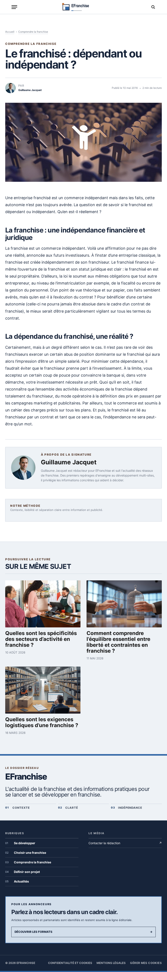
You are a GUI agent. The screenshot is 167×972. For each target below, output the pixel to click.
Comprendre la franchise (33, 31)
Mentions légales (111, 963)
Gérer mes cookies (146, 963)
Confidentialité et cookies (70, 963)
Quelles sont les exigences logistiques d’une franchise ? (41, 722)
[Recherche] (152, 7)
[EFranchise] (83, 7)
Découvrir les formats (83, 931)
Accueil (9, 31)
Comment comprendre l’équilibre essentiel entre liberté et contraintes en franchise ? (118, 642)
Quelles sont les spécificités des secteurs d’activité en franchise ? (41, 639)
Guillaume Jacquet (69, 462)
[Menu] (14, 7)
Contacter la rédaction (125, 843)
